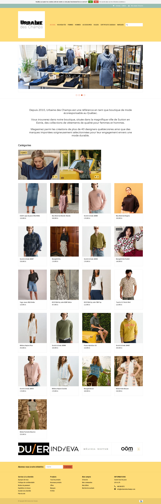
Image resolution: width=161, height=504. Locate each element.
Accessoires (87, 25)
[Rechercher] (127, 24)
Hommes (78, 25)
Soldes (96, 25)
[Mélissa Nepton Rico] (32, 328)
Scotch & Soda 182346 (91, 259)
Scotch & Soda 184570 (27, 389)
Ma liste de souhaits (88, 488)
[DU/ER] (33, 449)
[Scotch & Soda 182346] (96, 241)
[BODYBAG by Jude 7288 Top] (96, 285)
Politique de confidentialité (26, 482)
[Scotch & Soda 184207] (32, 241)
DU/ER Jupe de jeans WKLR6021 (30, 216)
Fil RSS (52, 491)
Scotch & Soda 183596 (91, 216)
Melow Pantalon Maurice (27, 432)
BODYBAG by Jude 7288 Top (92, 302)
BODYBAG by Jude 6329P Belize (62, 302)
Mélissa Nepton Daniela (59, 389)
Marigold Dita (56, 259)
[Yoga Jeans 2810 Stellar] (32, 285)
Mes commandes (87, 482)
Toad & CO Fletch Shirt (123, 302)
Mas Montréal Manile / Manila (61, 216)
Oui (90, 2)
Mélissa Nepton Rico (26, 345)
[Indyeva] (64, 449)
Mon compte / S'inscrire (137, 6)
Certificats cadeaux (108, 25)
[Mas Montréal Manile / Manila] (64, 198)
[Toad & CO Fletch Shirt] (128, 285)
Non (96, 2)
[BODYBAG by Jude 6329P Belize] (64, 285)
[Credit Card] (140, 501)
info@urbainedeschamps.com (126, 489)
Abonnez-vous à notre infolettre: (31, 467)
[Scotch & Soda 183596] (96, 198)
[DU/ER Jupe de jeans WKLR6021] (32, 198)
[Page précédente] (22, 69)
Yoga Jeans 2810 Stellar (27, 302)
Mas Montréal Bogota (123, 216)
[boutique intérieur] (80, 67)
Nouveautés (61, 25)
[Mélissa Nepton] (95, 449)
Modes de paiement (24, 485)
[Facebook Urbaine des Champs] (137, 467)
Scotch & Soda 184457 (123, 345)
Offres (52, 485)
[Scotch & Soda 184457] (128, 328)
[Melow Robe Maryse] (128, 371)
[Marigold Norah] (96, 371)
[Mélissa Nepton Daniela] (64, 371)
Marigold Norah (89, 389)
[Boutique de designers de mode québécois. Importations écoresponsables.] (32, 24)
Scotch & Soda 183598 (59, 345)
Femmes (70, 25)
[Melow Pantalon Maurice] (32, 414)
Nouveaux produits (55, 482)
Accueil (52, 25)
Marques (120, 25)
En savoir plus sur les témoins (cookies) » (112, 2)
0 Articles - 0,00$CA (120, 6)
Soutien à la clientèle (24, 491)
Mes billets (85, 485)
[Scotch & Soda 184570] (32, 371)
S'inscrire (85, 480)
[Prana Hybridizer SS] (96, 328)
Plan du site (21, 494)
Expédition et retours (24, 488)
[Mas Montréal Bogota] (128, 198)
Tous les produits (55, 480)
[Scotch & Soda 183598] (64, 328)
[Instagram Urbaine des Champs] (141, 467)
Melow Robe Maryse (122, 389)
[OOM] (126, 449)
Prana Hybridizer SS (90, 345)
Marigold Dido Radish (123, 259)
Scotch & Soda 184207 (27, 259)
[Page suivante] (138, 69)
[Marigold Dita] (64, 241)
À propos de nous (23, 480)
